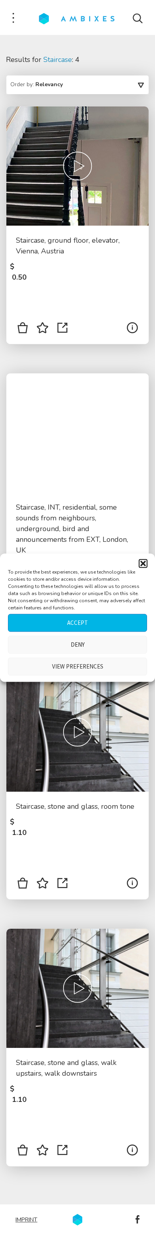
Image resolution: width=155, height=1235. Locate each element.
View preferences (77, 666)
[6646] (23, 329)
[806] (23, 1151)
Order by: (36, 84)
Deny (78, 644)
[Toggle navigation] (13, 18)
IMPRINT (26, 1219)
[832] (23, 884)
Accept (77, 622)
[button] (143, 563)
